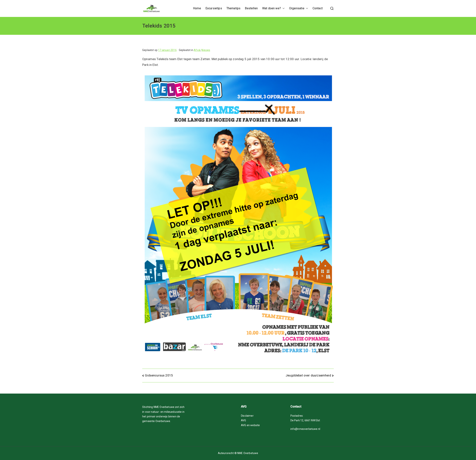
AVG (243, 420)
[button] (283, 8)
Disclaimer (247, 415)
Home (197, 8)
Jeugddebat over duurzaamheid (308, 375)
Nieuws (205, 50)
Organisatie (296, 8)
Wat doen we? (271, 8)
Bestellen (251, 8)
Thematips (233, 8)
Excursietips (213, 8)
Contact (318, 8)
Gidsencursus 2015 (159, 375)
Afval (197, 50)
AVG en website (250, 425)
